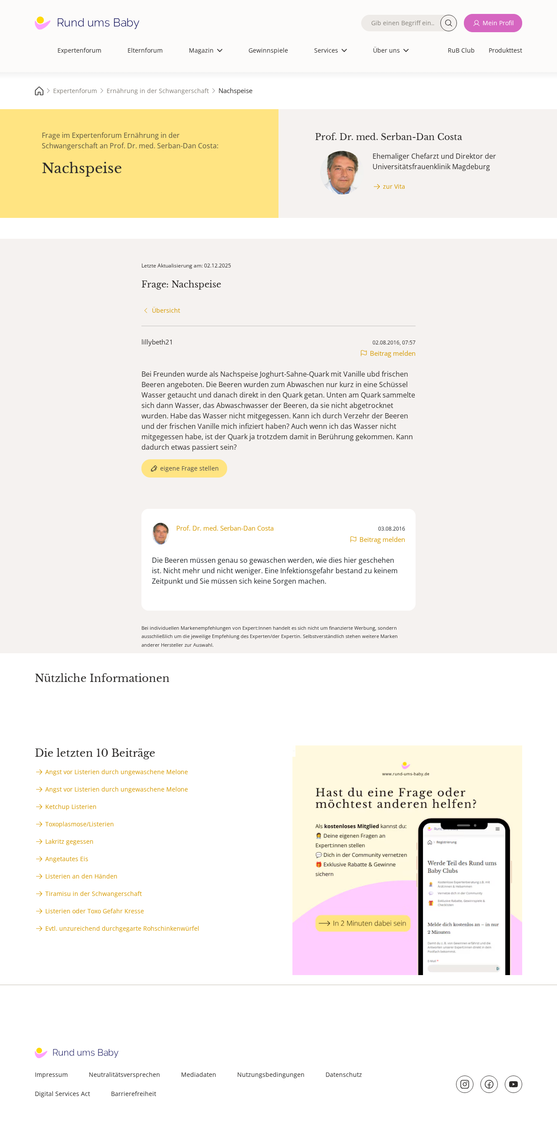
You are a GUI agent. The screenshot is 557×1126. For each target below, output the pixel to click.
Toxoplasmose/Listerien (79, 824)
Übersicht (166, 310)
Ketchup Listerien (71, 806)
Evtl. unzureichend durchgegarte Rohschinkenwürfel (122, 928)
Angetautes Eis (66, 859)
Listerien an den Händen (81, 876)
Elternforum (145, 50)
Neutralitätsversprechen (124, 1074)
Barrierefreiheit (133, 1093)
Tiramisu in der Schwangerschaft (93, 893)
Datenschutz (343, 1074)
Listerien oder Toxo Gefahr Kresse (94, 911)
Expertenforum (79, 50)
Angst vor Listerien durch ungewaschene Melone (116, 772)
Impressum (51, 1074)
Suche (448, 23)
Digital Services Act (62, 1093)
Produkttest (505, 50)
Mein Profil (498, 23)
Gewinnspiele (268, 50)
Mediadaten (198, 1074)
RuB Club (461, 50)
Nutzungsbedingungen (271, 1074)
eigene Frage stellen (189, 468)
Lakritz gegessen (69, 841)
